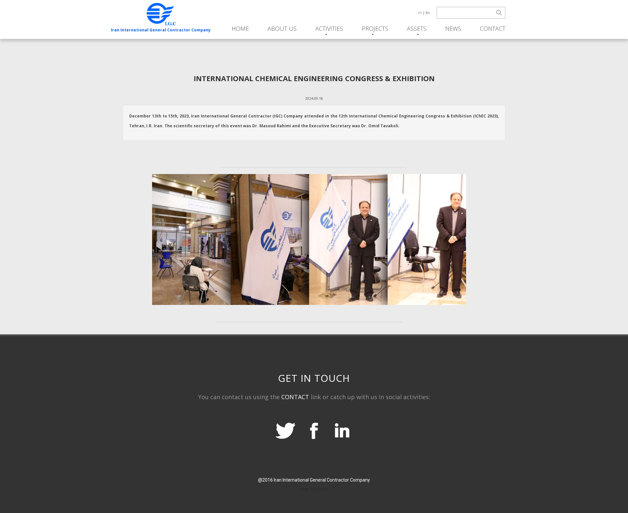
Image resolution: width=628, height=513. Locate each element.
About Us (282, 28)
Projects (375, 28)
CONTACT (295, 397)
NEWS (453, 28)
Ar (420, 12)
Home (240, 28)
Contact (492, 28)
